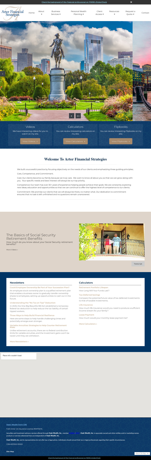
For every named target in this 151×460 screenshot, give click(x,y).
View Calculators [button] (74, 142)
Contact (145, 13)
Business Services (55, 12)
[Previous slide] (2, 74)
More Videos (12, 250)
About (41, 11)
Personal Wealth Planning (78, 12)
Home (32, 13)
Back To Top (141, 454)
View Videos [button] (29, 142)
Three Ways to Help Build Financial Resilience (32, 316)
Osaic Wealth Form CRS (16, 425)
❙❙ (78, 116)
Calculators (86, 283)
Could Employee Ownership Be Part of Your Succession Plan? (39, 288)
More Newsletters (19, 342)
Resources (114, 11)
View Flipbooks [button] (120, 142)
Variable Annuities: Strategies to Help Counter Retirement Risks (38, 327)
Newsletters (17, 283)
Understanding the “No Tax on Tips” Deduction (32, 303)
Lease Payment (86, 315)
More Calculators (88, 324)
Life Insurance (86, 305)
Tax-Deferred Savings (89, 295)
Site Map (10, 452)
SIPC (78, 434)
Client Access (99, 12)
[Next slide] (148, 74)
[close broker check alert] (131, 2)
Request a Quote (130, 12)
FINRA (72, 434)
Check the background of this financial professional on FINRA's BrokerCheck (74, 2)
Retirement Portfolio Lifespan (93, 288)
